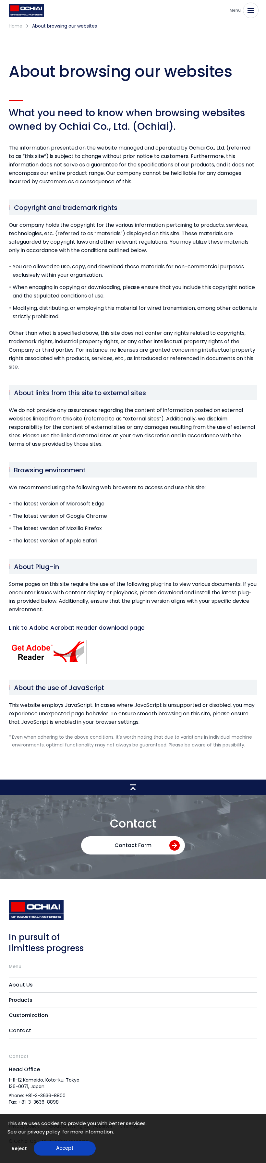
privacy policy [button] (44, 1131)
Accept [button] (65, 1148)
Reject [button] (19, 1148)
